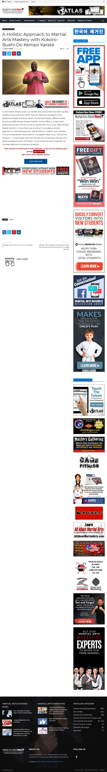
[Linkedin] (19, 53)
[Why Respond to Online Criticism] (42, 721)
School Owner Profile (14, 26)
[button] (102, 20)
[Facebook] (104, 1)
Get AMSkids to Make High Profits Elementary (22, 712)
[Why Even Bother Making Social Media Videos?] (42, 730)
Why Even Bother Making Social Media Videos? (59, 729)
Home (4, 26)
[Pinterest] (14, 53)
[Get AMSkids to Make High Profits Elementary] (7, 713)
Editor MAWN (8, 48)
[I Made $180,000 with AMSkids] (7, 723)
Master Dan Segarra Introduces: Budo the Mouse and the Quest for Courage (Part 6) (54, 247)
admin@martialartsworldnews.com (50, 762)
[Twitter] (9, 53)
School (11, 219)
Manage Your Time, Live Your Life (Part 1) (17, 246)
